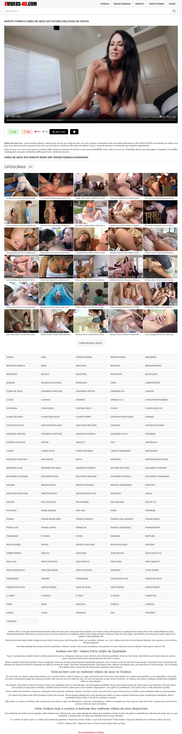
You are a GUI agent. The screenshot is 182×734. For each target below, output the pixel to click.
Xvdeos (115, 604)
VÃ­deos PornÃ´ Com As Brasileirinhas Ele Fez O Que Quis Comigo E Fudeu (91, 280)
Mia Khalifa (47, 459)
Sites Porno (152, 570)
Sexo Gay (11, 561)
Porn (113, 510)
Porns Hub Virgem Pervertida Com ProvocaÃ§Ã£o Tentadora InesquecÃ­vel (56, 280)
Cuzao (10, 400)
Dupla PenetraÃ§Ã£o (156, 400)
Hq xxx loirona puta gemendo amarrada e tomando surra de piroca (56, 225)
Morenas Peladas (51, 468)
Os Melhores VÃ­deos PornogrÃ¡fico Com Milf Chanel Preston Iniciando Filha (160, 307)
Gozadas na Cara (154, 425)
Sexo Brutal (117, 553)
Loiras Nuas (47, 451)
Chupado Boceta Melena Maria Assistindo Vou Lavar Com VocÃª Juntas (91, 253)
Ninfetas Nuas (49, 493)
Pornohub (12, 536)
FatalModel (47, 408)
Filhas (114, 408)
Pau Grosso (117, 502)
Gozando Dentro (16, 434)
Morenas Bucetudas (156, 459)
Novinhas (116, 493)
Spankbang (12, 579)
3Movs (10, 357)
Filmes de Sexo (15, 417)
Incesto (139, 4)
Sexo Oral (116, 561)
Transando (82, 579)
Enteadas (12, 408)
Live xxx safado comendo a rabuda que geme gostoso (21, 225)
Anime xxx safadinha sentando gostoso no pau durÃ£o (125, 198)
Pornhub (150, 510)
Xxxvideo (150, 613)
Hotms (44, 442)
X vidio (79, 596)
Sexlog (45, 553)
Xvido (44, 613)
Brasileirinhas (122, 4)
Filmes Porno (83, 417)
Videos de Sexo (153, 579)
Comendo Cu (117, 391)
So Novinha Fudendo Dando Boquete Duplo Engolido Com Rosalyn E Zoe (21, 307)
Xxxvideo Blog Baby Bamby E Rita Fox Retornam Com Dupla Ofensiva (21, 280)
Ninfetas (150, 485)
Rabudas (115, 536)
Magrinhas (151, 451)
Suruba (45, 579)
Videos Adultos (119, 579)
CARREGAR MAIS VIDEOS (90, 343)
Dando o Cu (117, 400)
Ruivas (44, 544)
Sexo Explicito (153, 553)
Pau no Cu (150, 502)
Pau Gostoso (48, 502)
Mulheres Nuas (49, 476)
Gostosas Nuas (15, 425)
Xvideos (105, 4)
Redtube (150, 536)
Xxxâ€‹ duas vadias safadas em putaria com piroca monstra (91, 198)
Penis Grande (48, 510)
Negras (11, 485)
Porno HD (81, 527)
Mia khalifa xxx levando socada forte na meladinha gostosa (56, 253)
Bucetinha (116, 374)
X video (11, 596)
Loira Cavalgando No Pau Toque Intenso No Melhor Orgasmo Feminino (160, 335)
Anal (43, 357)
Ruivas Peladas (119, 544)
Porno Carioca (84, 519)
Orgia (148, 493)
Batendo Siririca (16, 366)
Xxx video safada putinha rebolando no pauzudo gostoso (91, 225)
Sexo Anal (81, 553)
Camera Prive (152, 383)
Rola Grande (14, 544)
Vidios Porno (152, 587)
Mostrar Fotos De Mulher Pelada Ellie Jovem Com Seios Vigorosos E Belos (125, 335)
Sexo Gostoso (49, 561)
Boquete (115, 366)
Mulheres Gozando (17, 476)
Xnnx (9, 604)
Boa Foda (81, 366)
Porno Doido (152, 519)
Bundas (11, 383)
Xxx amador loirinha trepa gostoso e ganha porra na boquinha (56, 198)
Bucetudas (151, 374)
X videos (45, 596)
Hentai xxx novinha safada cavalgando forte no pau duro (125, 225)
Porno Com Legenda (122, 519)
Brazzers (12, 374)
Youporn (11, 621)
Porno (10, 519)
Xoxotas (80, 604)
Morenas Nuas (14, 468)
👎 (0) (27, 131)
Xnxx (43, 604)
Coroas (149, 391)
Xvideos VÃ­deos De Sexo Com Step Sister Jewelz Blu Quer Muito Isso (91, 307)
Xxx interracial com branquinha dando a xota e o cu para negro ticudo (21, 198)
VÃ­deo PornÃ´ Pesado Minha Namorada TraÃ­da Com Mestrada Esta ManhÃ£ (56, 335)
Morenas (116, 459)
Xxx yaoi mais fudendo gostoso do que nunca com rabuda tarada (160, 198)
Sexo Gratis (82, 561)
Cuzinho (45, 400)
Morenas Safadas (85, 468)
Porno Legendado (121, 527)
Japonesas (151, 442)
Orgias (10, 502)
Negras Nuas (48, 485)
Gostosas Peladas (51, 425)
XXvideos (81, 613)
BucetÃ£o (81, 374)
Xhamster (150, 596)
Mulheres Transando (157, 476)
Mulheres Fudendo (156, 468)
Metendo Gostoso (17, 459)
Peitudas (11, 510)
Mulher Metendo (120, 468)
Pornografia (152, 527)
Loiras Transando (121, 451)
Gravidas (150, 434)
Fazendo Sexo (83, 408)
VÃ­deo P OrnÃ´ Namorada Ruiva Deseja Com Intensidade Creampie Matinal (160, 253)
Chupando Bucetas (51, 391)
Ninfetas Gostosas (17, 493)
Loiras (10, 451)
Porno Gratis (48, 527)
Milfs (79, 459)
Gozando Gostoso (51, 434)
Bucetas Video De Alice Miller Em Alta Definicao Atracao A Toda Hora (125, 253)
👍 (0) (13, 131)
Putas (79, 536)
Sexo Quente (152, 561)
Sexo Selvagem (49, 570)
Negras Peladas (85, 485)
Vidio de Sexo (83, 587)
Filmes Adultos (153, 408)
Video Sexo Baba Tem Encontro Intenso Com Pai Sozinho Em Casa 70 (21, 335)
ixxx (113, 442)
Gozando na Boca (85, 434)
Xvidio (172, 4)
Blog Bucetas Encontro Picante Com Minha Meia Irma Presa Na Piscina (56, 307)
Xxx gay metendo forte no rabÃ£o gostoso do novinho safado (21, 253)
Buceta (45, 374)
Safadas (149, 544)
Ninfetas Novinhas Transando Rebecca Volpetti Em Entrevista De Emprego (125, 280)
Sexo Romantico (16, 570)
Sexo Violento (84, 570)
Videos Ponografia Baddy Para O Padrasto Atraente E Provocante (125, 307)
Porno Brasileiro (51, 519)
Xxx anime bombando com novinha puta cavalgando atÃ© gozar (160, 225)
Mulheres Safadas (121, 476)
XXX (30, 167)
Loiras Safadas (84, 451)
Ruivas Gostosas (85, 544)
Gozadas (115, 425)
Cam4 (113, 383)
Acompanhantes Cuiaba (91, 732)
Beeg (44, 366)
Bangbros (150, 357)
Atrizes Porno (84, 357)
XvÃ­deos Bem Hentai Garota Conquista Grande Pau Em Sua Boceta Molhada (160, 280)
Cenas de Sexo (14, 391)
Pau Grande (82, 502)
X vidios (115, 596)
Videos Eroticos (16, 587)
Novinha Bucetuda (86, 493)
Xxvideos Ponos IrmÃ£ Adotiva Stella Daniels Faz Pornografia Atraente (91, 335)
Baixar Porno (118, 357)
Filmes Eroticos (50, 417)
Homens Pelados (16, 442)
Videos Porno (156, 4)
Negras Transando (121, 485)
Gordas (149, 417)
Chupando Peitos (85, 391)
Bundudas (81, 383)
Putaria (45, 536)
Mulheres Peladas (86, 476)
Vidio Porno (117, 587)
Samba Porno (14, 553)
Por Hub (80, 510)
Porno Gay (12, 527)
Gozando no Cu (119, 434)
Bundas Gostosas (51, 383)
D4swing (80, 400)
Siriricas (115, 570)
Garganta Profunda (122, 417)
